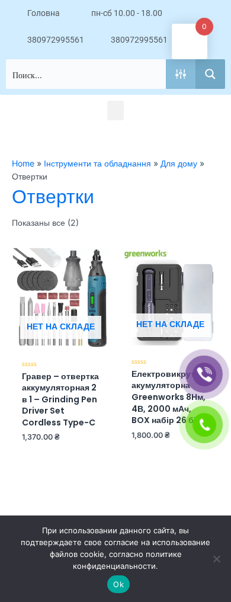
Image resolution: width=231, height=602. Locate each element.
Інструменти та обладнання (97, 163)
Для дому (179, 163)
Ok (118, 584)
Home (23, 163)
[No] (216, 559)
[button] (115, 110)
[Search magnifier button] (210, 74)
